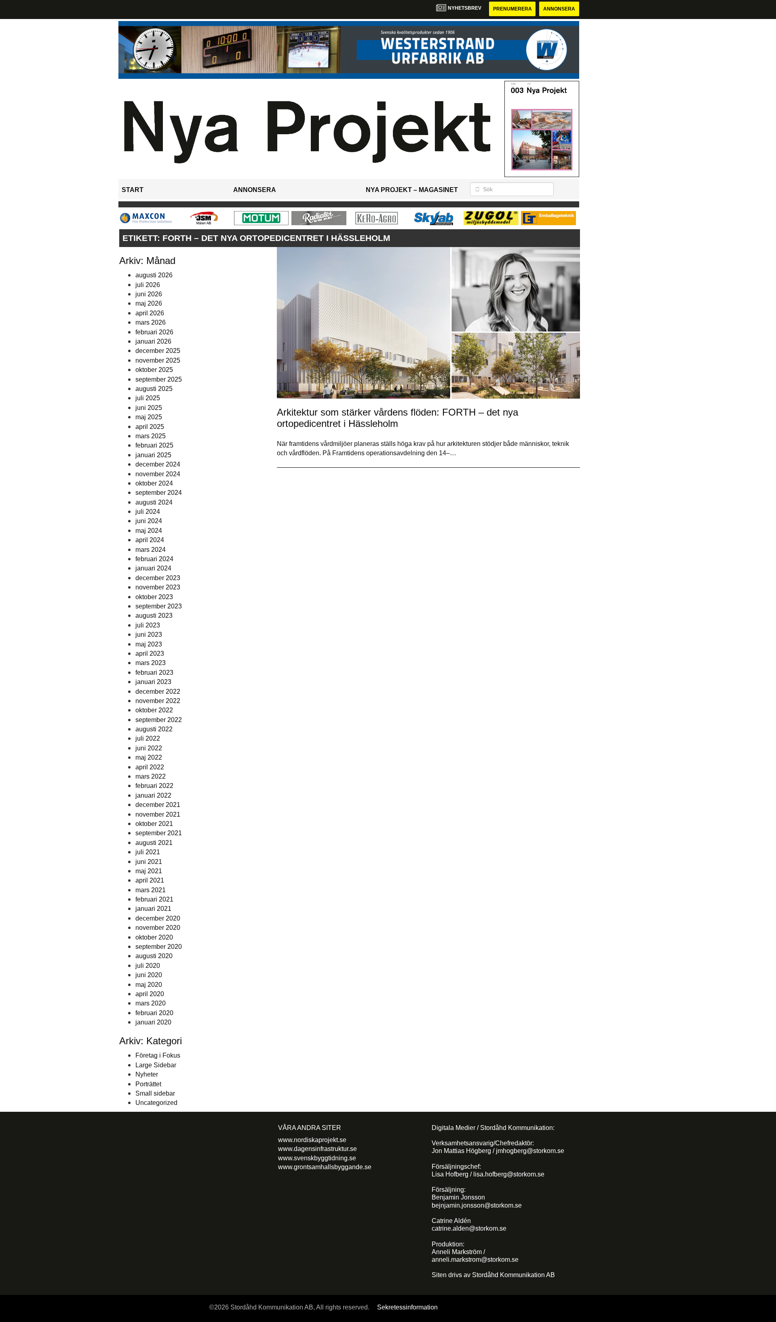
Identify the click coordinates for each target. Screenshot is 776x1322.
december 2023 (157, 577)
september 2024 (158, 492)
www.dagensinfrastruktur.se (317, 1148)
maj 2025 (148, 417)
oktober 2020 (154, 937)
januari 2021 (153, 908)
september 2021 (158, 833)
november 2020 (157, 927)
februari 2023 (154, 672)
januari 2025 (153, 455)
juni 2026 (148, 294)
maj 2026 (148, 303)
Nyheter (146, 1074)
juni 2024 (148, 520)
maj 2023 (148, 644)
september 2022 (158, 719)
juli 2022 (147, 738)
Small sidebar (155, 1093)
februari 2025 (154, 445)
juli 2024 (147, 511)
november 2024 (157, 474)
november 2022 (157, 700)
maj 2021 (148, 871)
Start (132, 189)
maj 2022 (148, 757)
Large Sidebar (155, 1065)
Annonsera (559, 9)
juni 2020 (148, 974)
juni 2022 (148, 748)
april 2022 (149, 767)
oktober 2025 (154, 369)
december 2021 (157, 804)
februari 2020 (154, 1012)
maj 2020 (148, 984)
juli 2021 (147, 852)
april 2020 (149, 993)
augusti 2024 (154, 502)
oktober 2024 (154, 483)
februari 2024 (154, 558)
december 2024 (157, 464)
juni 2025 (148, 407)
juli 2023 (147, 625)
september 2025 (158, 379)
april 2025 (149, 426)
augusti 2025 (154, 388)
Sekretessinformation (407, 1307)
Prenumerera (512, 9)
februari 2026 (154, 332)
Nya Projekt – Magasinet (412, 189)
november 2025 (157, 360)
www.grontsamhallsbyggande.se (324, 1167)
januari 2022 (153, 795)
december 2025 (157, 350)
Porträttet (148, 1084)
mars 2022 (150, 776)
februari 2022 (154, 785)
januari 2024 (153, 568)
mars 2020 (150, 1003)
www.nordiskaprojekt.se (312, 1139)
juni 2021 (148, 861)
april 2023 (149, 653)
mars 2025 (150, 436)
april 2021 (149, 880)
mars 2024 (150, 549)
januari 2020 (153, 1022)
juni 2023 (148, 634)
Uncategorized (156, 1102)
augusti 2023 (154, 615)
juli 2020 (147, 965)
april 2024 (149, 539)
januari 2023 (153, 681)
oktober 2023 (154, 596)
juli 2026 (147, 284)
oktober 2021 (154, 823)
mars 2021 (150, 890)
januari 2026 (153, 341)
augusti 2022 (154, 729)
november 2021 (157, 814)
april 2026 (149, 313)
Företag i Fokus (157, 1055)
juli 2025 (147, 398)
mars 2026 (150, 322)
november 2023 (157, 587)
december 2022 (157, 691)
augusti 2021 (154, 842)
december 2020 (157, 918)
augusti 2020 (154, 955)
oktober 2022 (154, 710)
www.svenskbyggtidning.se (317, 1158)
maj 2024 (148, 530)
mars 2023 (150, 662)
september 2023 (158, 606)
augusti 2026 (154, 275)
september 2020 (158, 946)
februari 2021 (154, 899)
